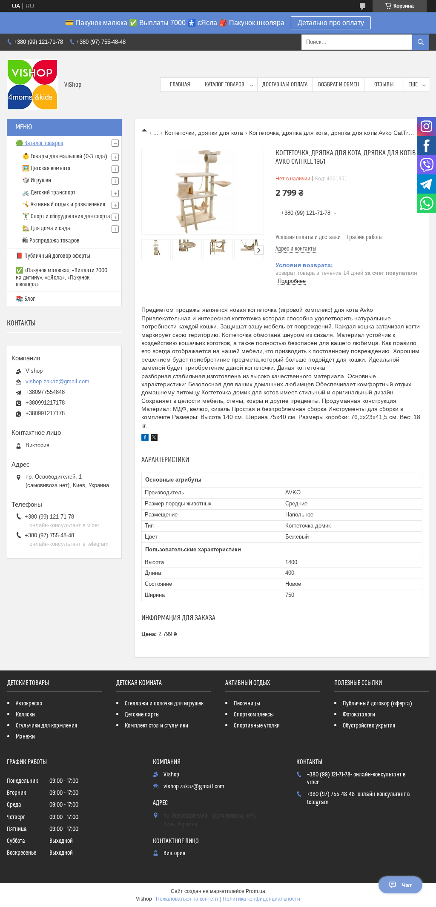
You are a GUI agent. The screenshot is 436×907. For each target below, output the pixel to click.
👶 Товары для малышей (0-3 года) (64, 156)
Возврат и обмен (338, 84)
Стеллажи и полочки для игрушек (164, 703)
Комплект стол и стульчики (156, 725)
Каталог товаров (224, 84)
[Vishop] (32, 84)
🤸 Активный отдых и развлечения (63, 204)
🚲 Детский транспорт (48, 192)
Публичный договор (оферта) (377, 703)
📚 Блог (25, 299)
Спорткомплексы (254, 714)
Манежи (25, 736)
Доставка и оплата (284, 84)
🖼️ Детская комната (46, 168)
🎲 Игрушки (36, 180)
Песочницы (247, 703)
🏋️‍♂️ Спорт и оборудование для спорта (66, 216)
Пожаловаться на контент (187, 899)
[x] (154, 438)
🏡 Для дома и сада (46, 228)
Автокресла (29, 703)
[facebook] (145, 438)
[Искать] (420, 42)
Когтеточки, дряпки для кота (204, 132)
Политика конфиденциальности (261, 899)
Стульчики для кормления (46, 725)
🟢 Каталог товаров (39, 143)
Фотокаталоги (359, 714)
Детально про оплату (331, 22)
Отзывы (384, 84)
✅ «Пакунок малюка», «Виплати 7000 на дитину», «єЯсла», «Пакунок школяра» (61, 277)
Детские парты (142, 714)
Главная (180, 84)
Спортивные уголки (257, 725)
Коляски (25, 714)
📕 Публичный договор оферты (53, 256)
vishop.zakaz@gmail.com (57, 381)
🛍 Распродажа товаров (51, 240)
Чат (407, 884)
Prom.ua (255, 891)
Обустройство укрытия (369, 725)
